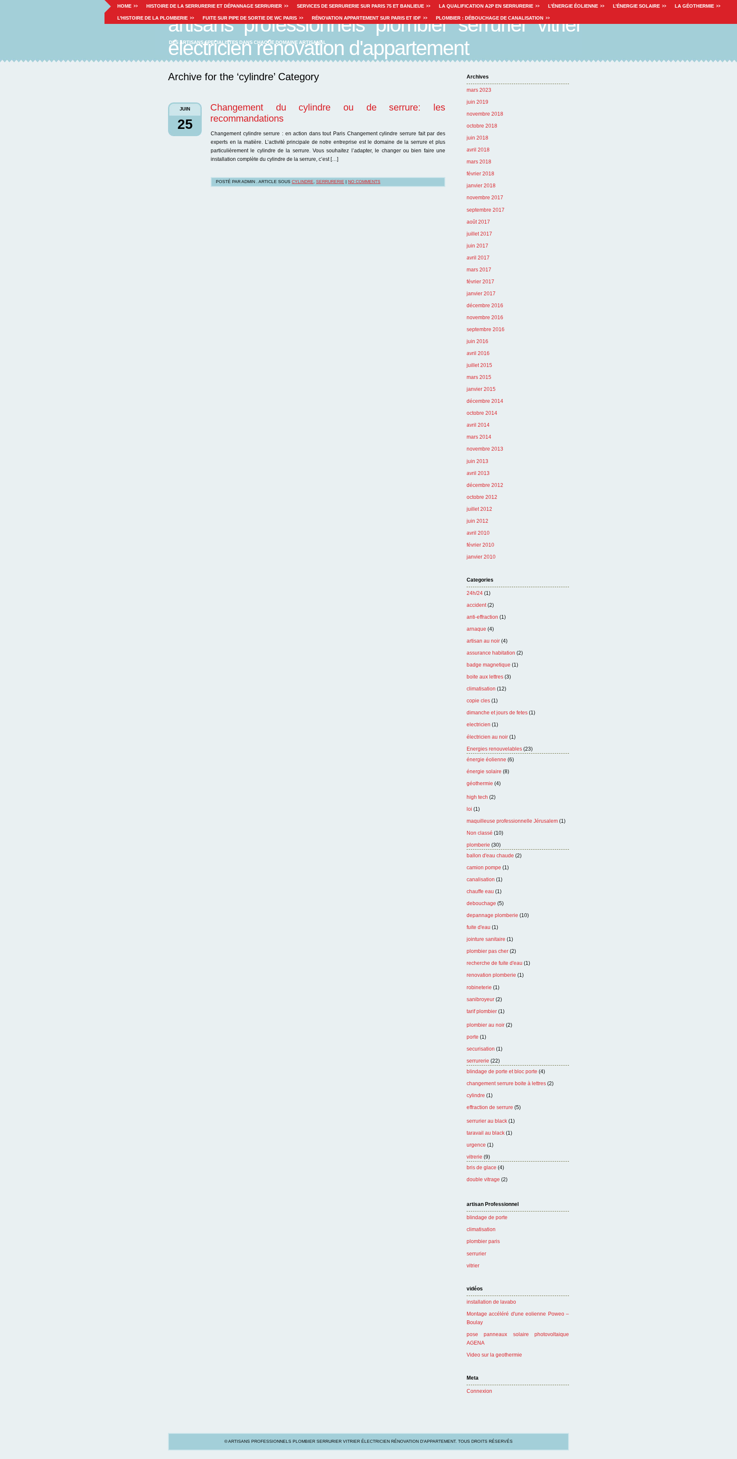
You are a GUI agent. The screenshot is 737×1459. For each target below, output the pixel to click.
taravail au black (486, 1133)
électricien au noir (487, 737)
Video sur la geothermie (494, 1355)
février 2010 (480, 545)
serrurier (476, 1254)
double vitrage (483, 1179)
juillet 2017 (479, 234)
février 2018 (480, 174)
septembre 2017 (486, 210)
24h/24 (475, 593)
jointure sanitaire (486, 939)
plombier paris (483, 1241)
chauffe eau (480, 891)
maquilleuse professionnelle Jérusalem (512, 821)
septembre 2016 (486, 329)
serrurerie (478, 1061)
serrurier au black (487, 1121)
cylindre (476, 1095)
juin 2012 (477, 521)
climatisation (481, 689)
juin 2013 (477, 461)
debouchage (481, 903)
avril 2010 (478, 533)
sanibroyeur (480, 999)
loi (469, 809)
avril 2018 (478, 150)
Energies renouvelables (494, 749)
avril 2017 (478, 258)
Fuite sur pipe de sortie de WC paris (250, 17)
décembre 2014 (485, 401)
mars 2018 (479, 162)
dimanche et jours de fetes (497, 713)
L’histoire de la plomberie (152, 17)
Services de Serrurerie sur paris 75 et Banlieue (360, 6)
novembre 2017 (485, 198)
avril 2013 (478, 473)
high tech (477, 797)
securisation (481, 1049)
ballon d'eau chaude (490, 856)
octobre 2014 (482, 413)
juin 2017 (477, 246)
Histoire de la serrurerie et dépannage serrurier (214, 6)
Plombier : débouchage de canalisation (489, 17)
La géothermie (694, 6)
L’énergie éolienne (573, 6)
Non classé (480, 833)
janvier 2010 (481, 557)
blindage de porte (487, 1217)
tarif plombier (482, 1011)
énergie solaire (484, 772)
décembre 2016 (485, 306)
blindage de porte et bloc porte (502, 1072)
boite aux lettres (485, 677)
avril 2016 (478, 353)
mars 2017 (479, 270)
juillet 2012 (479, 509)
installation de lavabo (491, 1302)
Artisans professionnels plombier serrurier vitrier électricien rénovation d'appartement (375, 36)
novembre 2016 (485, 317)
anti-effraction (482, 617)
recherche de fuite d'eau (494, 963)
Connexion (479, 1391)
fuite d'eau (478, 927)
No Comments (364, 181)
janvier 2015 (481, 389)
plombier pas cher (487, 951)
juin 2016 (477, 341)
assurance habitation (491, 653)
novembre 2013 (485, 449)
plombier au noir (486, 1025)
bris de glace (481, 1168)
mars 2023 (479, 90)
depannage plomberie (492, 915)
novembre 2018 (485, 114)
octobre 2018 (482, 126)
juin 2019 (477, 102)
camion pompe (484, 868)
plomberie (478, 845)
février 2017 (480, 282)
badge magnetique (489, 665)
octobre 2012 (482, 497)
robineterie (479, 987)
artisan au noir (483, 641)
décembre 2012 (485, 485)
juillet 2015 (479, 365)
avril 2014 (478, 425)
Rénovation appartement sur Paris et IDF (366, 17)
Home (124, 6)
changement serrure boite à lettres (506, 1083)
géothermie (480, 783)
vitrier (473, 1266)
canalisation (481, 879)
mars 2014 (479, 437)
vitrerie (474, 1157)
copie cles (478, 701)
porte (473, 1037)
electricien (478, 725)
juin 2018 (477, 138)
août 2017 (478, 222)
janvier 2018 (481, 186)
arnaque (476, 629)
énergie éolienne (486, 760)
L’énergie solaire (636, 6)
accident (476, 605)
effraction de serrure (490, 1107)
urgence (476, 1145)
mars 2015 (479, 377)
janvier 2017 (481, 294)
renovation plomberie (491, 975)
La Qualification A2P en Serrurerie (486, 6)
